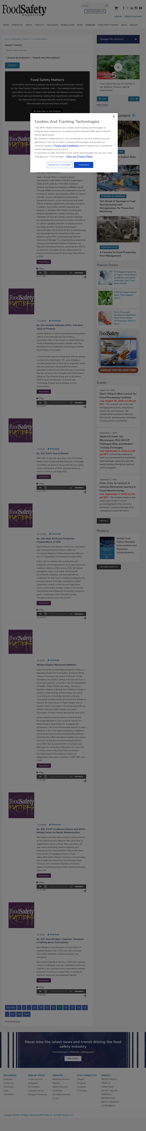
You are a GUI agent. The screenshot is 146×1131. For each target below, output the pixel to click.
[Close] (114, 116)
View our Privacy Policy (79, 156)
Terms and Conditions (66, 145)
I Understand (83, 165)
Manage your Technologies (59, 165)
